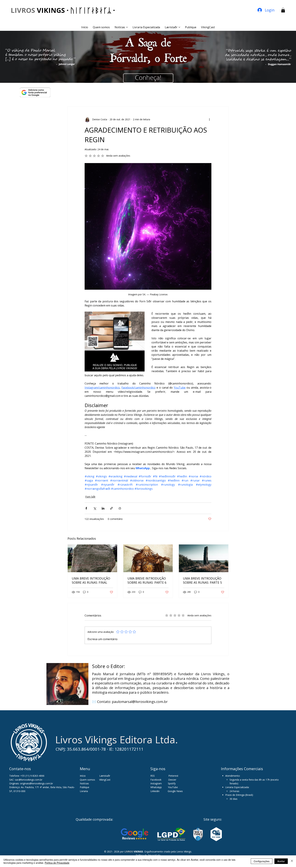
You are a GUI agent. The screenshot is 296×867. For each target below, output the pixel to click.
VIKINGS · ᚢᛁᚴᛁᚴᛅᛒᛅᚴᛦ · (63, 10)
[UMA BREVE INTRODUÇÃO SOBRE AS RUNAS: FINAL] (92, 558)
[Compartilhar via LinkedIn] (103, 508)
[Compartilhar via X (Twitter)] (94, 508)
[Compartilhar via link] (111, 508)
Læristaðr (104, 775)
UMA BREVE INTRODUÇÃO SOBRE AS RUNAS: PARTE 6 (146, 580)
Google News (175, 791)
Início (83, 775)
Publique (84, 787)
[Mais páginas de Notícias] (127, 27)
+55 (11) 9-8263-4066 (32, 775)
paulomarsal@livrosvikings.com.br (140, 701)
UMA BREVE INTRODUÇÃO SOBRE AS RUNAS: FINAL (91, 580)
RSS (152, 775)
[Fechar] (292, 861)
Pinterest (173, 775)
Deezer (172, 779)
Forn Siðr (90, 496)
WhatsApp (156, 787)
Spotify (172, 783)
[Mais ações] (209, 119)
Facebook (156, 779)
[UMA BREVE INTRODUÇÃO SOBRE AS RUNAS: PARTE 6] (148, 558)
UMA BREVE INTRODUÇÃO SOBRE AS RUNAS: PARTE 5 (202, 580)
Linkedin (155, 791)
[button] (283, 10)
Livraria (84, 791)
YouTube (173, 787)
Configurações (261, 861)
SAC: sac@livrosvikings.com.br (25, 779)
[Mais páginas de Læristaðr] (179, 27)
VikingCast (104, 779)
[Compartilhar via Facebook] (86, 508)
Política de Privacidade (57, 862)
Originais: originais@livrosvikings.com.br (31, 783)
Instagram (156, 783)
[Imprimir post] (119, 508)
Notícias (84, 783)
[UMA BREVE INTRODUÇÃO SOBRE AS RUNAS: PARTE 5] (203, 558)
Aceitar (281, 861)
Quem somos (87, 779)
